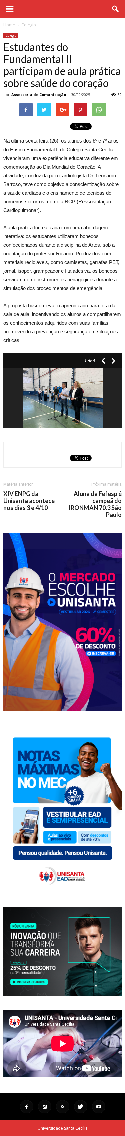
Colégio (10, 35)
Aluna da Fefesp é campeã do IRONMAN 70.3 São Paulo (95, 504)
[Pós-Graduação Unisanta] (62, 994)
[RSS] (62, 1106)
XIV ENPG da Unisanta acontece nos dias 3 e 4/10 (29, 500)
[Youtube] (98, 1106)
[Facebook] (26, 1106)
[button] (115, 9)
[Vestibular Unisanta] (62, 709)
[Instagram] (44, 1106)
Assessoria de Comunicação (38, 94)
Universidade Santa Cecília (63, 1128)
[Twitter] (80, 1106)
